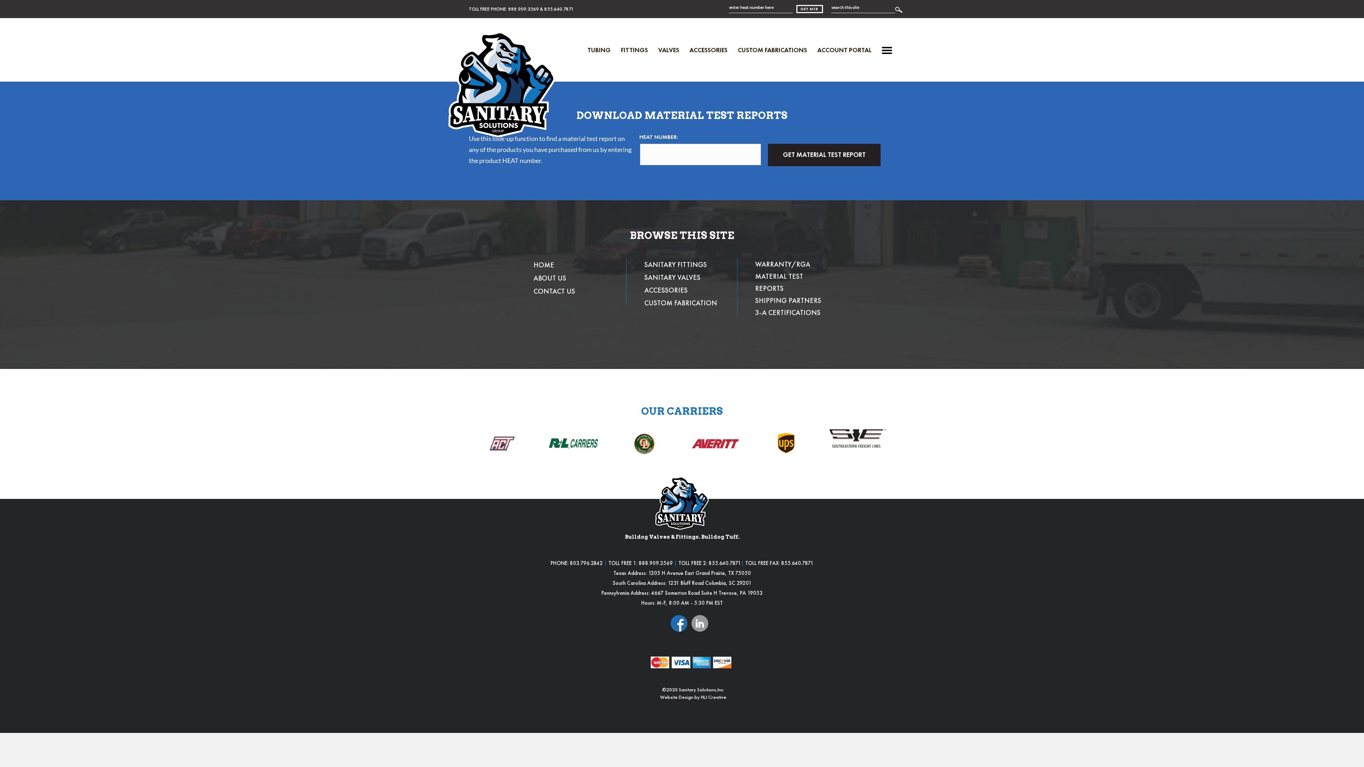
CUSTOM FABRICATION (680, 303)
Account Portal (844, 50)
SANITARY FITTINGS (675, 264)
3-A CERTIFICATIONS (788, 312)
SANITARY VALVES (672, 277)
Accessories (708, 50)
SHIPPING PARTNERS (788, 300)
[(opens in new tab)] (679, 622)
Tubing (599, 50)
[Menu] (887, 50)
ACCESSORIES (666, 290)
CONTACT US (554, 291)
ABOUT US (550, 278)
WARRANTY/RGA (782, 264)
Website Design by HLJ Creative (693, 697)
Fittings (634, 50)
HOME (544, 265)
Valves (668, 50)
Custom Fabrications (772, 50)
